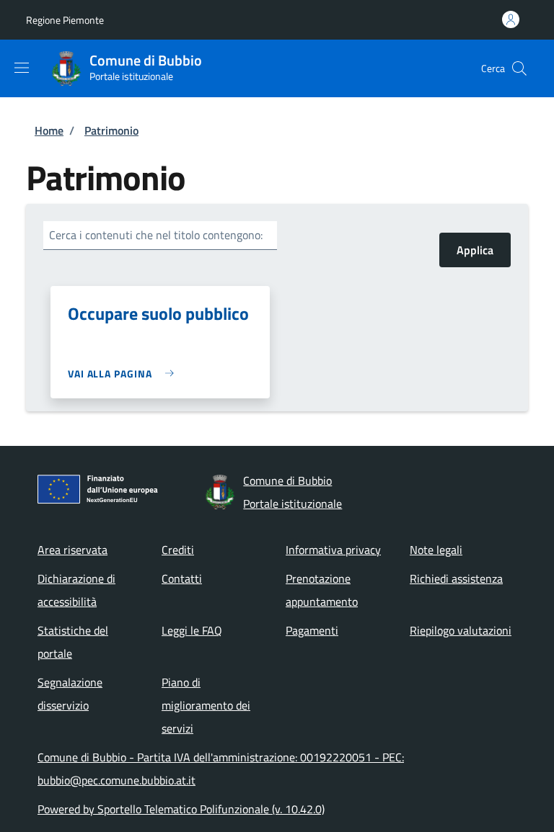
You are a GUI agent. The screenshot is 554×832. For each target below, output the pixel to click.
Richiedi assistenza (456, 578)
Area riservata (72, 549)
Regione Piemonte (65, 19)
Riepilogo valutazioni (460, 630)
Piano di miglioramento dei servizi (206, 705)
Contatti (182, 578)
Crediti (178, 549)
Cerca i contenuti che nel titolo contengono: (156, 234)
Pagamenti (312, 630)
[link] (124, 373)
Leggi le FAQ (192, 630)
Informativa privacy (333, 549)
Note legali (436, 549)
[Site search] (519, 68)
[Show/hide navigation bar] (22, 67)
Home (49, 130)
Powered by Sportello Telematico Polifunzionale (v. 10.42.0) (181, 809)
